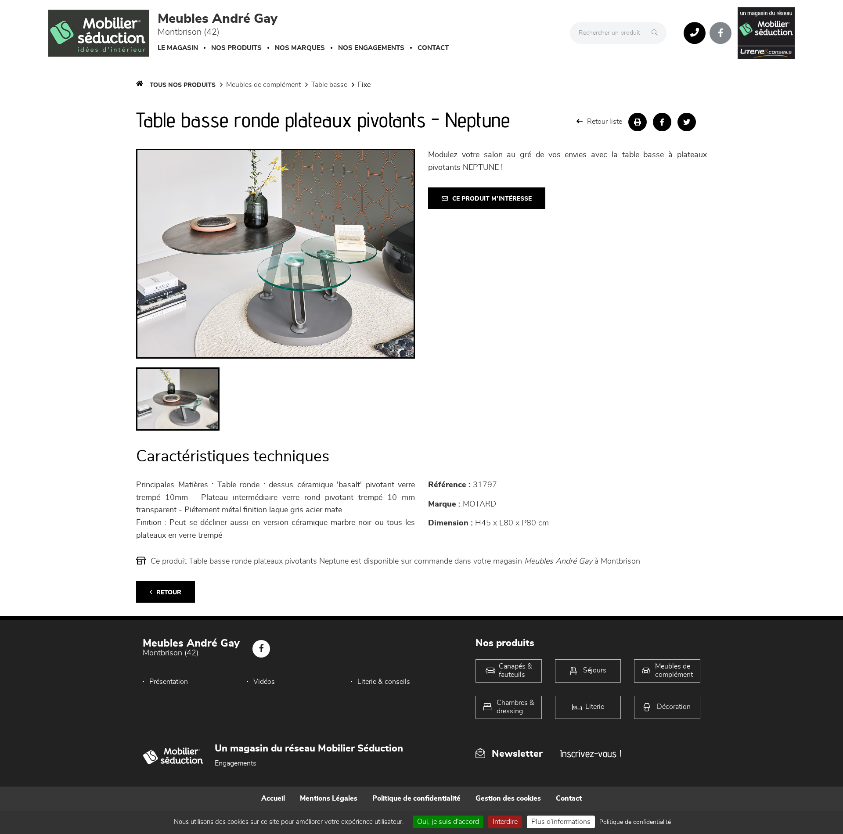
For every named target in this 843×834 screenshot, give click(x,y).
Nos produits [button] (236, 48)
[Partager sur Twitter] (686, 122)
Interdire (505, 821)
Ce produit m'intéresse (492, 199)
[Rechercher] (656, 33)
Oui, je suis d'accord (448, 821)
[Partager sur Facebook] (662, 122)
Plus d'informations (561, 821)
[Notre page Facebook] (720, 33)
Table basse (329, 84)
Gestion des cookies (508, 798)
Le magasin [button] (178, 48)
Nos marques (300, 48)
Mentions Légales (328, 798)
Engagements (235, 763)
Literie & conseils (383, 681)
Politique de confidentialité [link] (635, 822)
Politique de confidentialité (416, 798)
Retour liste (604, 121)
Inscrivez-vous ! (590, 753)
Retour (168, 593)
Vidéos (264, 681)
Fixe (364, 84)
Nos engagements (371, 48)
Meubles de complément (263, 84)
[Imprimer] (637, 122)
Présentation (168, 681)
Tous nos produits (183, 85)
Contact (433, 48)
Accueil (273, 798)
